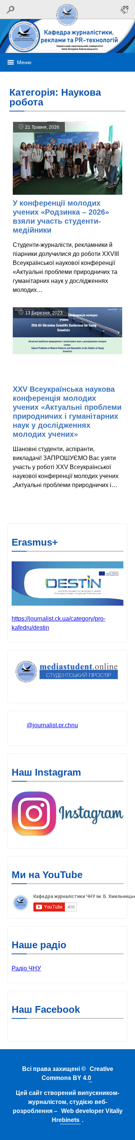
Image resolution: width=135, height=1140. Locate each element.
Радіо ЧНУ (26, 968)
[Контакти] (124, 9)
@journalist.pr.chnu (52, 725)
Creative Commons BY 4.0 (77, 1073)
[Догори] (67, 27)
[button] (24, 62)
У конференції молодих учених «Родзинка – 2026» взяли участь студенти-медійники (61, 216)
